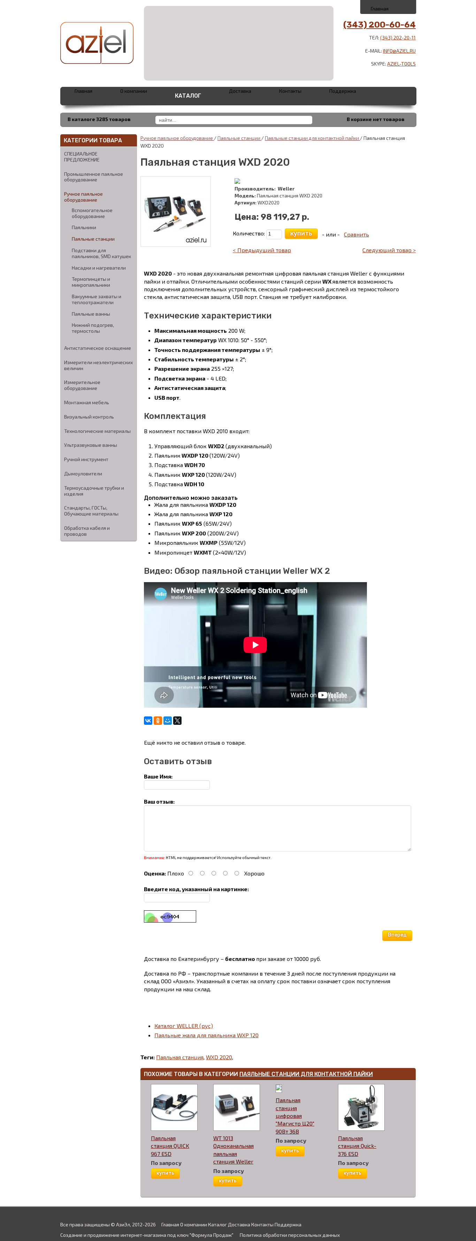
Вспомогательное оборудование (92, 213)
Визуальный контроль (89, 417)
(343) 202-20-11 (398, 37)
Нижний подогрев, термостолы (93, 328)
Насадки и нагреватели (99, 268)
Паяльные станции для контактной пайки (312, 138)
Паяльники (84, 227)
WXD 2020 (219, 1057)
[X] (177, 720)
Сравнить (356, 234)
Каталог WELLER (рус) (183, 1025)
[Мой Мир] (167, 720)
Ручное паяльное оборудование (83, 197)
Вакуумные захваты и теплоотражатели (96, 299)
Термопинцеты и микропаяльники (91, 282)
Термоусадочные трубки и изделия (94, 491)
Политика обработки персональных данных (290, 1235)
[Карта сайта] (404, 6)
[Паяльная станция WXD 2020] (175, 210)
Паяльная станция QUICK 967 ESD (170, 1146)
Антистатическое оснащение (97, 348)
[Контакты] (388, 6)
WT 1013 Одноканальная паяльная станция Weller (233, 1150)
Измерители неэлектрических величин (98, 365)
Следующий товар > (389, 250)
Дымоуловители (83, 473)
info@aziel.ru (399, 51)
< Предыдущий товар (262, 250)
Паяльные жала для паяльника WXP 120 (206, 1035)
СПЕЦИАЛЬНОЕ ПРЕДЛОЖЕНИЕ (82, 157)
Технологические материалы (97, 431)
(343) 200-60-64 (379, 25)
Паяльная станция (180, 1057)
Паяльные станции (93, 239)
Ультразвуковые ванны (90, 445)
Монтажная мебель (86, 402)
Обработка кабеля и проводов (87, 531)
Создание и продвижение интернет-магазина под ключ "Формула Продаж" (146, 1235)
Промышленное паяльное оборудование (93, 177)
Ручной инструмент (86, 459)
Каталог (188, 95)
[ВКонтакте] (148, 720)
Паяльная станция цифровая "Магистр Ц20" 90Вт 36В (295, 1116)
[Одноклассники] (158, 720)
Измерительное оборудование (82, 385)
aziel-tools (401, 64)
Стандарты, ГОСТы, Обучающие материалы (91, 511)
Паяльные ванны (91, 314)
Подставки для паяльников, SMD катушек (101, 253)
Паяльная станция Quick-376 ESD (357, 1146)
